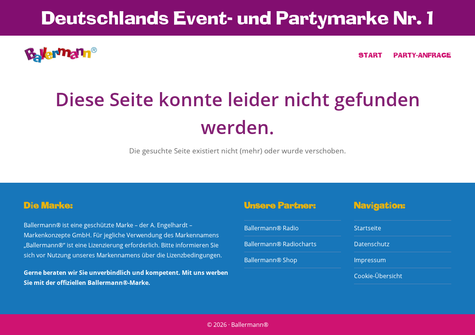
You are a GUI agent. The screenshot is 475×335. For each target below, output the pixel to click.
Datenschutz (371, 244)
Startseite (367, 228)
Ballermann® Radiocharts (280, 244)
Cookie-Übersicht (378, 276)
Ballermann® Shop (270, 260)
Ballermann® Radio (271, 228)
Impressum (370, 260)
